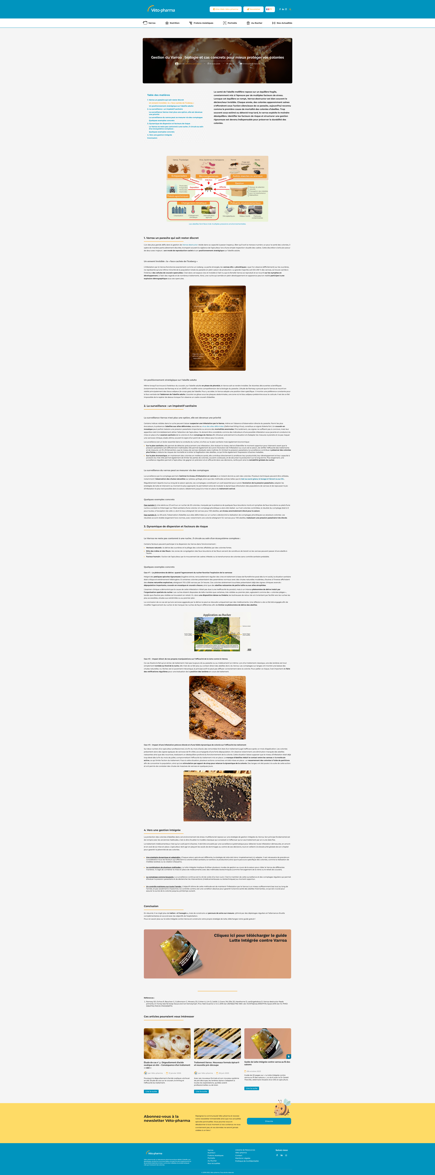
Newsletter (255, 9)
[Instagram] (286, 9)
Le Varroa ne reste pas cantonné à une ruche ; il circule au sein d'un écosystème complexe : (176, 128)
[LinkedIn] (283, 9)
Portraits (232, 23)
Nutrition (174, 23)
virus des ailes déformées (213, 426)
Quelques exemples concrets (161, 120)
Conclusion (152, 138)
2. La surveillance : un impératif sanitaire (165, 109)
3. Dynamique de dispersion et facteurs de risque (168, 123)
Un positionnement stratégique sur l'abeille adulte (171, 106)
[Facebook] (280, 9)
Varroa (151, 23)
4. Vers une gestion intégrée (159, 135)
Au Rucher (256, 23)
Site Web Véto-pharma (227, 9)
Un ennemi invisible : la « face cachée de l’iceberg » (171, 103)
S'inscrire (269, 1121)
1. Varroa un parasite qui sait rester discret (165, 100)
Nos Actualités (284, 23)
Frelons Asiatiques (203, 23)
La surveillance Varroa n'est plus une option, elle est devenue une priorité (175, 113)
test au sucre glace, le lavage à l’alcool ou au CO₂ (262, 479)
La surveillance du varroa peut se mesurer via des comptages (176, 117)
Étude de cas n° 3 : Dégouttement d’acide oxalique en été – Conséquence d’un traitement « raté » (167, 1065)
